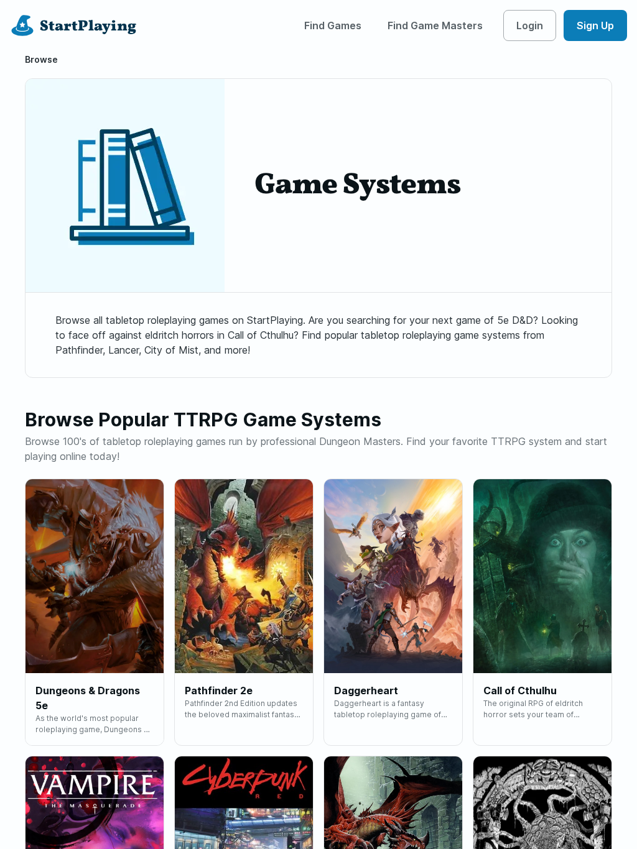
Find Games (332, 25)
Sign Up (595, 25)
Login (529, 25)
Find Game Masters (435, 25)
